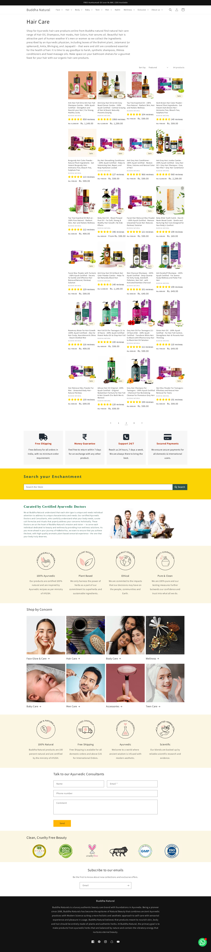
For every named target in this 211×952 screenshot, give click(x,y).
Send (62, 823)
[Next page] (142, 423)
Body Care (112, 658)
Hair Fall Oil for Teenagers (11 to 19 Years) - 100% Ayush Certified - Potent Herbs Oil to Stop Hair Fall (112, 333)
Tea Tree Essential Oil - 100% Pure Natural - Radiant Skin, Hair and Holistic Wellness (141, 105)
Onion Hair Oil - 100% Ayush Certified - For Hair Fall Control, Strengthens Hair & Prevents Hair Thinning (170, 334)
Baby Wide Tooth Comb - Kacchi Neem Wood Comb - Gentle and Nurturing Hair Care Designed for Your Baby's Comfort (170, 221)
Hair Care (71, 658)
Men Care (71, 706)
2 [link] (126, 422)
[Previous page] (111, 423)
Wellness (151, 658)
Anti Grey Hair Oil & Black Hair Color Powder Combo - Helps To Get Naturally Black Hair (111, 275)
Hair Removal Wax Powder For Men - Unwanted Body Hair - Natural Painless (81, 390)
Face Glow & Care (37, 658)
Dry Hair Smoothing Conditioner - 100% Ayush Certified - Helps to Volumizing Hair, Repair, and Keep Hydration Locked (111, 164)
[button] (59, 10)
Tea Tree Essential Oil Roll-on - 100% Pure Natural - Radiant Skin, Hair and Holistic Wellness (81, 220)
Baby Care (32, 706)
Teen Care (151, 706)
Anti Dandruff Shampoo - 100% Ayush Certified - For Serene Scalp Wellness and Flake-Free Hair (169, 277)
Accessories (112, 706)
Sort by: (142, 67)
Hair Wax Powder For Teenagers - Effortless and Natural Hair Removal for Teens (170, 390)
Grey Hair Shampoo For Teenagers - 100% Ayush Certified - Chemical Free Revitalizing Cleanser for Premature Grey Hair (141, 391)
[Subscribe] (128, 885)
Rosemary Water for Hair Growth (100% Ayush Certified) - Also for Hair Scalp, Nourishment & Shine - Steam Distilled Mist (82, 334)
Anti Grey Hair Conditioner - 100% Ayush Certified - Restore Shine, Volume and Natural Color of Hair (141, 164)
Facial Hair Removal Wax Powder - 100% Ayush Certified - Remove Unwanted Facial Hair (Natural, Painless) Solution (141, 221)
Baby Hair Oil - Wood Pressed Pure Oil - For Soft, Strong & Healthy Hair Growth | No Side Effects (110, 221)
